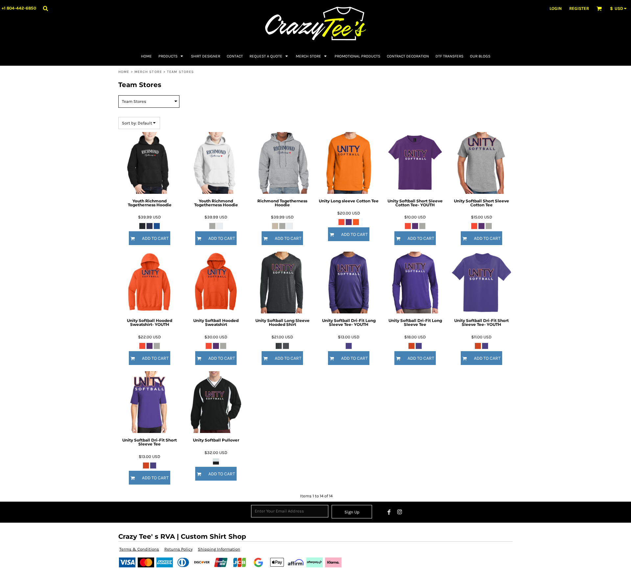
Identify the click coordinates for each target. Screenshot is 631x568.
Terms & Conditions (139, 549)
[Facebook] (389, 512)
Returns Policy (178, 549)
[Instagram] (399, 512)
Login (555, 8)
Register (579, 8)
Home (123, 72)
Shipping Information (219, 549)
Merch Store (148, 72)
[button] (45, 8)
